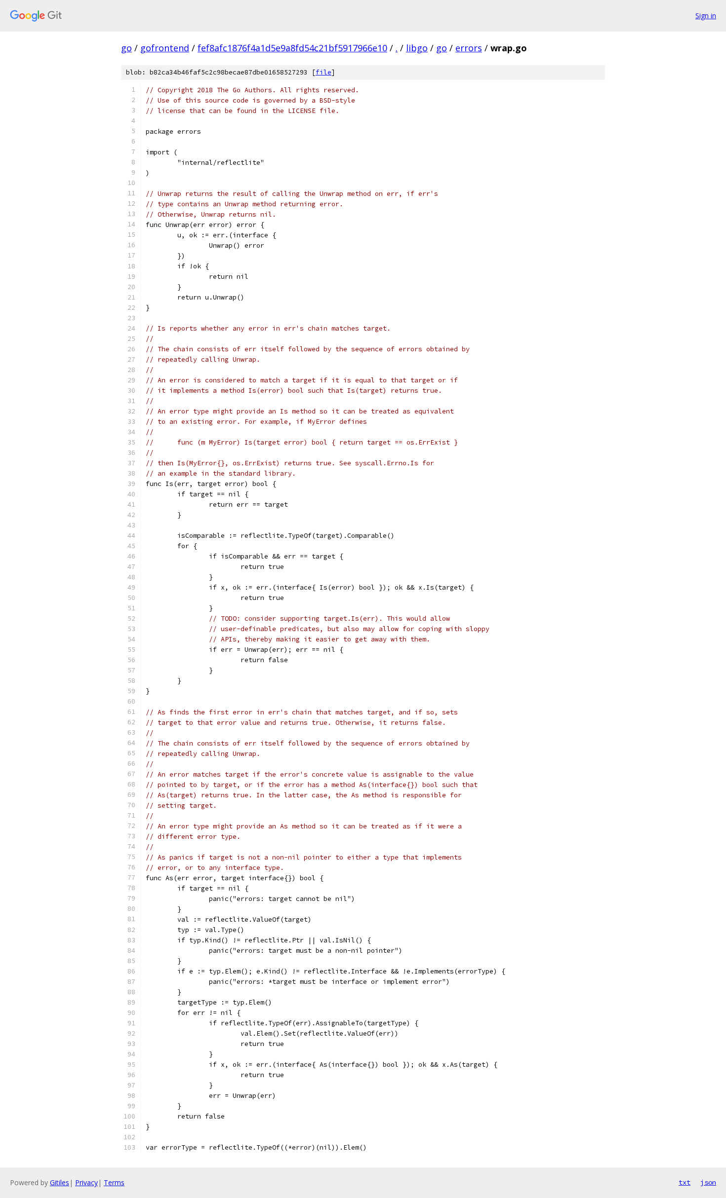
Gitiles (59, 1182)
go (126, 48)
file (323, 72)
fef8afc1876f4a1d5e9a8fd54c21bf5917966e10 (292, 48)
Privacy (86, 1182)
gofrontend (164, 48)
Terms (114, 1182)
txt (684, 1182)
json (708, 1182)
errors (468, 48)
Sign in (705, 15)
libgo (417, 48)
